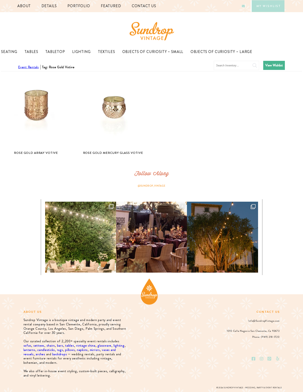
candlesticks (46, 349)
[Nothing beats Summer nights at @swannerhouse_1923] (222, 237)
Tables (31, 51)
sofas (27, 345)
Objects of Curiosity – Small (152, 51)
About (24, 6)
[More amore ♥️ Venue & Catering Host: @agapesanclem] (151, 237)
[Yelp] (278, 359)
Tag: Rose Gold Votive (58, 67)
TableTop (55, 51)
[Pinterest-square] (270, 359)
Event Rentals (28, 67)
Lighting (81, 51)
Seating (9, 51)
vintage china (85, 345)
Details (49, 6)
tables (69, 345)
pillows (70, 349)
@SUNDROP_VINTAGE (152, 186)
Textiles (106, 51)
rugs (60, 349)
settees (38, 345)
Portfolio (78, 6)
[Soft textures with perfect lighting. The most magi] (80, 237)
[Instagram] (262, 359)
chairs (51, 345)
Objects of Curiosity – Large (221, 51)
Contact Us (144, 6)
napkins (82, 349)
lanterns (29, 349)
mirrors (95, 349)
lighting (119, 345)
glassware (104, 345)
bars (60, 345)
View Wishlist (274, 65)
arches (40, 354)
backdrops (59, 354)
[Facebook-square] (253, 359)
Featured (111, 6)
